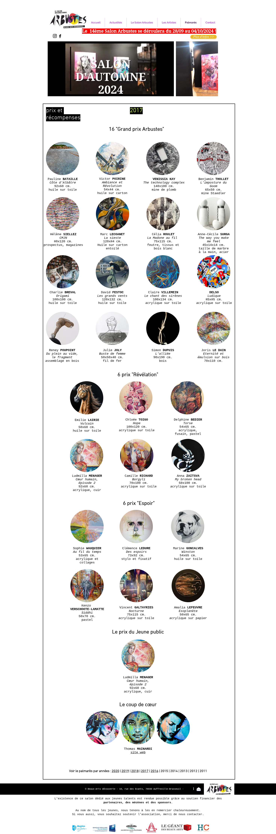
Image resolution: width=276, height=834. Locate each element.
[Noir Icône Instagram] (54, 36)
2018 (135, 771)
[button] (169, 92)
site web (138, 752)
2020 (115, 771)
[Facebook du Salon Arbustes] (60, 36)
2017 (145, 771)
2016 (154, 771)
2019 (125, 771)
